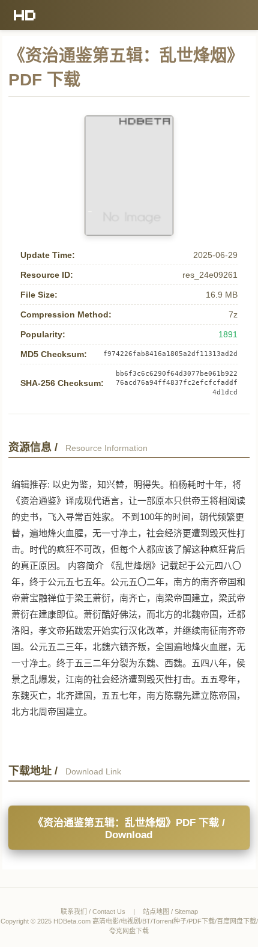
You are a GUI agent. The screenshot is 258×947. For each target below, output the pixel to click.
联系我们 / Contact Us (93, 911)
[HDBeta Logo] (25, 15)
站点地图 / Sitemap (170, 911)
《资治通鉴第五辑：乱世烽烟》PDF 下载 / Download (129, 829)
